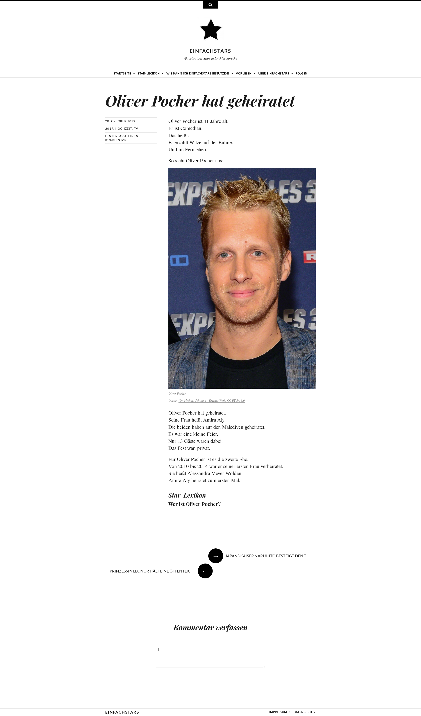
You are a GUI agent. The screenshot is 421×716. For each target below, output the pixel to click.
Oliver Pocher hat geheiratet (200, 100)
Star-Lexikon (149, 73)
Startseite (122, 73)
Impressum (278, 712)
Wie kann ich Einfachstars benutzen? (197, 73)
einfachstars (210, 51)
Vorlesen (244, 73)
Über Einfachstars (273, 73)
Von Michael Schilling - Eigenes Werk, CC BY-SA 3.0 (211, 400)
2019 (109, 128)
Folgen (301, 73)
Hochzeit (123, 128)
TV (136, 128)
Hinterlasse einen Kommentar (121, 138)
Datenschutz (305, 712)
